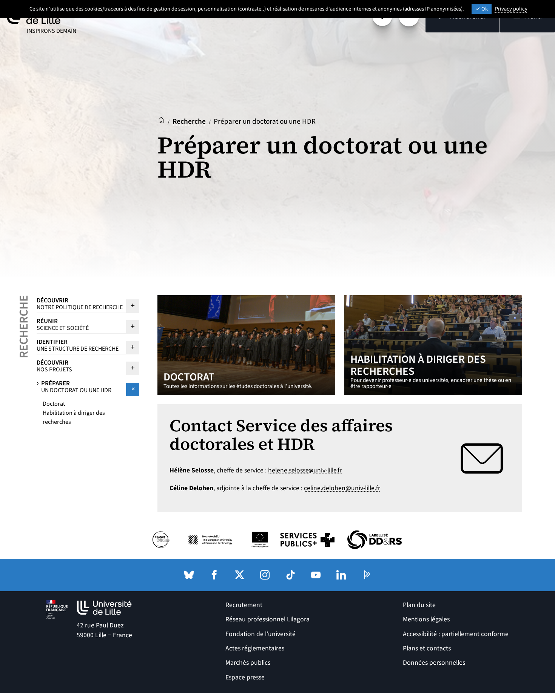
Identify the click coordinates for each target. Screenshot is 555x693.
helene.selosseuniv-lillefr (305, 470)
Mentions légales (426, 619)
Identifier (78, 345)
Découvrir (80, 303)
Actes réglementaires (254, 648)
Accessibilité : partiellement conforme (456, 634)
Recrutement (243, 605)
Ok (484, 9)
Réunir (63, 324)
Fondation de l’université (260, 634)
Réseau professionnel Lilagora (267, 619)
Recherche (189, 121)
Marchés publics (247, 662)
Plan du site (419, 605)
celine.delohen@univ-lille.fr (342, 488)
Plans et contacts (427, 648)
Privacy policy (511, 9)
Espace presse (245, 677)
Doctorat (54, 404)
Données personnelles (434, 662)
